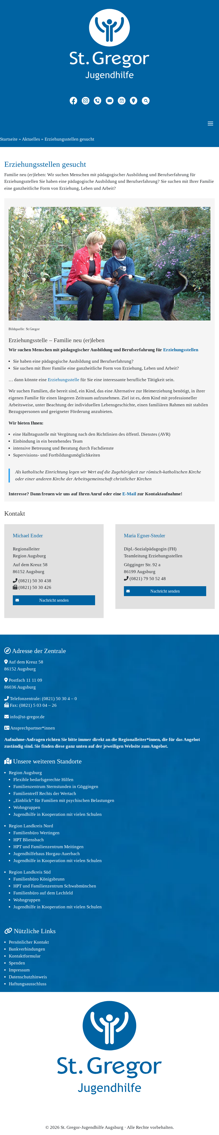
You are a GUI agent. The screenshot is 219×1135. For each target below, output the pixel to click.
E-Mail (129, 493)
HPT (17, 846)
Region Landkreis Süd (30, 872)
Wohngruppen (26, 807)
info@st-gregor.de (27, 716)
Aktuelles (31, 139)
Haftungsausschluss (27, 983)
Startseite (9, 139)
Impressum (19, 969)
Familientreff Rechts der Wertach (44, 793)
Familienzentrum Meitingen (57, 846)
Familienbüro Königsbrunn (39, 879)
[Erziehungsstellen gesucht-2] (109, 319)
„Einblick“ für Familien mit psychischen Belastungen (63, 800)
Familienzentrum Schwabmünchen (63, 886)
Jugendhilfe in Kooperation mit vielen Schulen (57, 814)
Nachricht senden (54, 600)
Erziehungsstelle (63, 379)
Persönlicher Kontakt (29, 942)
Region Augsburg (25, 772)
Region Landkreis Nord (31, 825)
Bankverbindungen (27, 949)
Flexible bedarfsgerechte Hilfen (43, 779)
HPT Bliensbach (28, 839)
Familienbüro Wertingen (36, 832)
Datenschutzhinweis (28, 976)
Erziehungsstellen (180, 349)
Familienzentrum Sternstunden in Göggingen (55, 786)
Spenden (17, 963)
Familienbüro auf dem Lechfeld (43, 892)
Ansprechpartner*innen (32, 728)
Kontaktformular (25, 956)
